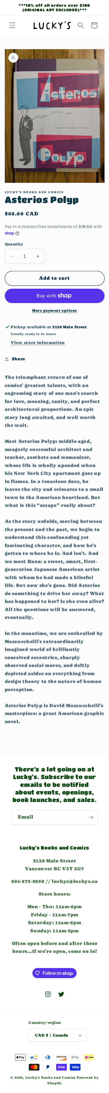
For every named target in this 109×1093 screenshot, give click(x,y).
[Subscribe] (91, 817)
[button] (12, 25)
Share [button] (18, 358)
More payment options (54, 310)
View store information (38, 342)
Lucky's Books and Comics (50, 1078)
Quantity (14, 244)
